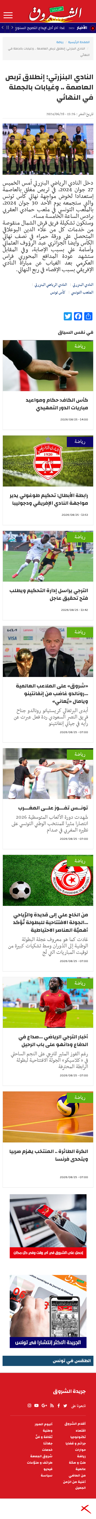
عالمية (81, 1469)
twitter (65, 1406)
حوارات (80, 1450)
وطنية (47, 1431)
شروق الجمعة (41, 1456)
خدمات (47, 1450)
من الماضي (77, 1476)
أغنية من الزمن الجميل (74, 1485)
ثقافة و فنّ (43, 1437)
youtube (36, 1406)
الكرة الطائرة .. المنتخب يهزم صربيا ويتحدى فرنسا (48, 1155)
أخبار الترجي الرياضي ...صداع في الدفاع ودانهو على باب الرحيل (53, 1040)
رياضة (59, 42)
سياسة (46, 1476)
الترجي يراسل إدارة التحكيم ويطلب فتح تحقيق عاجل (48, 594)
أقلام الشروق (75, 1424)
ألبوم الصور (43, 1424)
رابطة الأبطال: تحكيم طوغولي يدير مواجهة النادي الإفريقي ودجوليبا (49, 499)
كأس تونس (58, 292)
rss (52, 1406)
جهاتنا (47, 1443)
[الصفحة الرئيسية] (55, 11)
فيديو (48, 1469)
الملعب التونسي (82, 292)
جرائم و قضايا (76, 1443)
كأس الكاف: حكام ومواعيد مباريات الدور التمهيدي (57, 403)
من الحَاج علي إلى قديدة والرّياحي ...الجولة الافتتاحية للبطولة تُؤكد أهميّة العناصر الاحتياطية (50, 922)
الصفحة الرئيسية (79, 42)
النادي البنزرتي (83, 284)
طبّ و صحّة (77, 1463)
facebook (59, 1406)
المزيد (8, 15)
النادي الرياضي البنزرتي (51, 284)
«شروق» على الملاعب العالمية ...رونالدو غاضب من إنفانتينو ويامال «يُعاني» (52, 693)
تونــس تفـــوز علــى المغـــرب (53, 808)
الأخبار (82, 28)
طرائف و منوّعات (39, 1463)
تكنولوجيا (78, 1437)
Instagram (29, 1406)
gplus (44, 1406)
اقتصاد (81, 1431)
